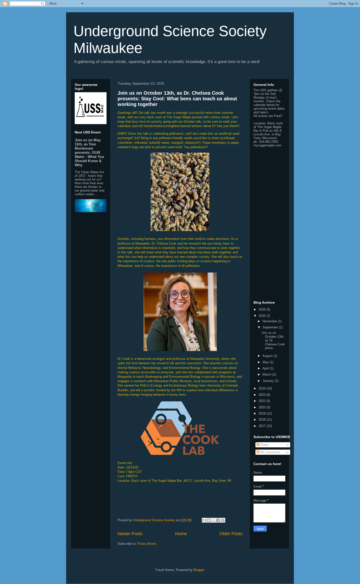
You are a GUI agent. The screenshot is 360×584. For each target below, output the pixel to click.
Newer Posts (130, 533)
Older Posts (230, 533)
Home (181, 533)
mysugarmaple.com (267, 145)
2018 (262, 419)
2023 (262, 395)
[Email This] (204, 520)
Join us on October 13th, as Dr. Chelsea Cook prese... (273, 340)
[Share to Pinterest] (222, 520)
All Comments (269, 452)
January (269, 381)
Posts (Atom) (146, 543)
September (271, 327)
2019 (262, 413)
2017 (262, 426)
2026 (262, 309)
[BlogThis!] (208, 520)
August (268, 356)
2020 (262, 407)
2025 (262, 316)
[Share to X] (213, 520)
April (266, 368)
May (266, 362)
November (270, 321)
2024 (262, 388)
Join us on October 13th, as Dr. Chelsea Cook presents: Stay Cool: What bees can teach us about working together (177, 98)
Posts (264, 445)
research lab (165, 363)
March (267, 374)
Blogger (198, 570)
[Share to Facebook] (218, 520)
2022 (262, 401)
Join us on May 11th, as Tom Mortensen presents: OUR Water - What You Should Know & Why (89, 152)
